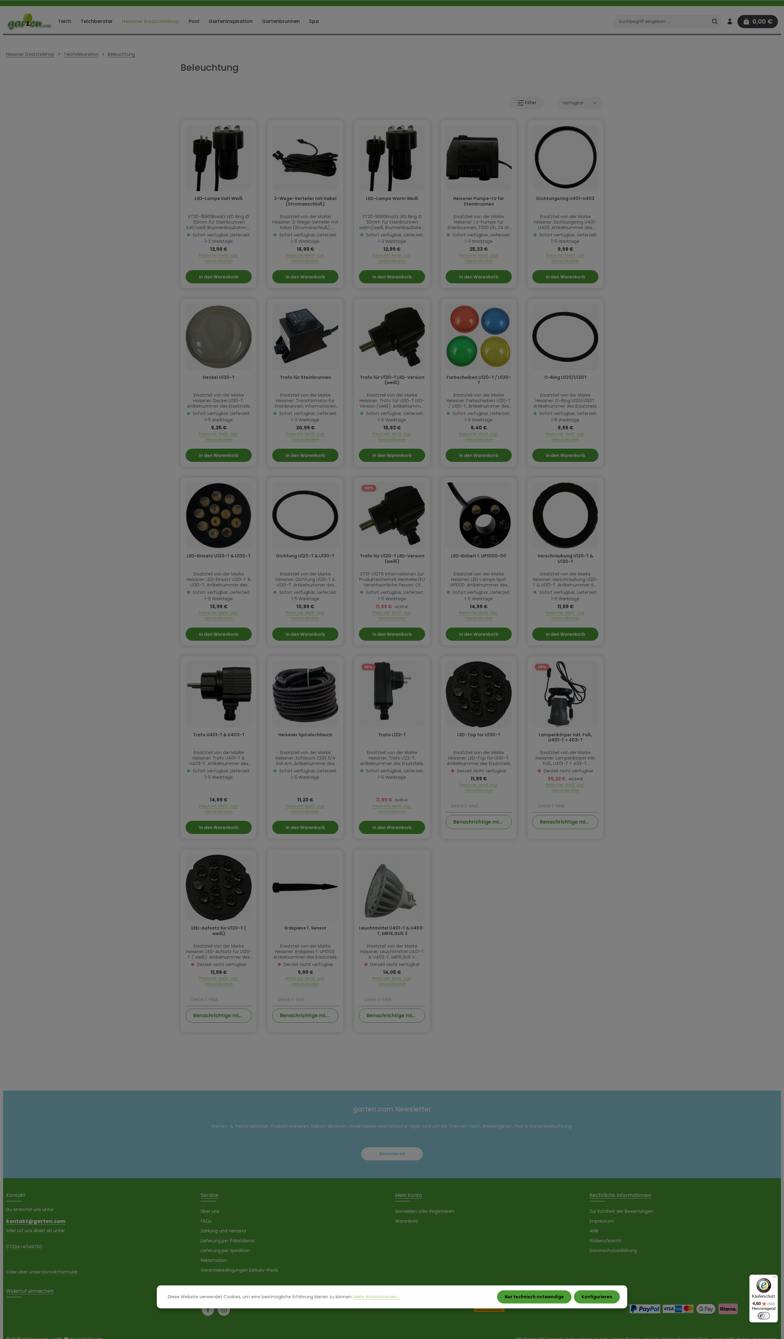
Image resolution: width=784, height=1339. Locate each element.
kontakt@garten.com (36, 1221)
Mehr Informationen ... (377, 1297)
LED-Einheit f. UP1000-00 (478, 556)
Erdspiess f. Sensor (305, 928)
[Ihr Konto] (729, 21)
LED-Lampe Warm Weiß (392, 199)
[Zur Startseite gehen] (29, 21)
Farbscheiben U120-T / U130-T (479, 380)
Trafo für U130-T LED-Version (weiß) (392, 380)
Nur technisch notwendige (534, 1297)
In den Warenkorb (219, 277)
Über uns (210, 1211)
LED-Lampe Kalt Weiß (219, 199)
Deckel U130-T (219, 377)
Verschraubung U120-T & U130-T (565, 558)
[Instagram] (224, 1309)
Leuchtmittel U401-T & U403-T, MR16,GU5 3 (392, 931)
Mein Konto (408, 1195)
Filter (530, 103)
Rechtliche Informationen (620, 1195)
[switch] (764, 1315)
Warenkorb (406, 1221)
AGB (594, 1231)
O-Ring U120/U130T (565, 377)
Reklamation (214, 1260)
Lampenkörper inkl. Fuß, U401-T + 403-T (565, 737)
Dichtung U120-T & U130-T (305, 556)
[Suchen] (715, 21)
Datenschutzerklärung (613, 1250)
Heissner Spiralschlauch (305, 735)
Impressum (602, 1221)
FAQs (206, 1221)
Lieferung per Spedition (225, 1250)
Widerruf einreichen (30, 1291)
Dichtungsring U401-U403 (565, 199)
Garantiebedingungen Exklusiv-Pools (239, 1270)
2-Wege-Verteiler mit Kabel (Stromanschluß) (305, 201)
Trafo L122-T (392, 735)
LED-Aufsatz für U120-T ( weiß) (218, 931)
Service (209, 1195)
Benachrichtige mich (479, 821)
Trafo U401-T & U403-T (219, 735)
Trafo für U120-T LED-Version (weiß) (392, 558)
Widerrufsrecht (606, 1241)
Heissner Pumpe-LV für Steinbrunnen (478, 201)
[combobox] (660, 21)
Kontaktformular (59, 1272)
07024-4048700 (24, 1247)
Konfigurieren (597, 1297)
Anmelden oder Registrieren (424, 1211)
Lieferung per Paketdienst (228, 1241)
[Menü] (774, 1278)
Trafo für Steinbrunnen (305, 377)
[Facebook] (208, 1309)
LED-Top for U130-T (478, 735)
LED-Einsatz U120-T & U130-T (219, 556)
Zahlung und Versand (223, 1231)
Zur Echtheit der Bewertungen (621, 1211)
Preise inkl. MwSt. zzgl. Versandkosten (218, 258)
